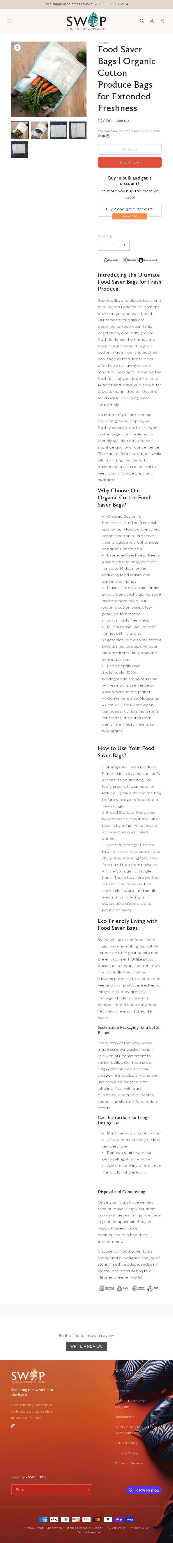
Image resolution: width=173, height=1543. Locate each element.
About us (122, 1380)
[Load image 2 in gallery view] (39, 130)
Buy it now (129, 162)
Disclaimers (125, 1417)
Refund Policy (126, 1443)
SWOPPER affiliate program (130, 1404)
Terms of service (88, 1532)
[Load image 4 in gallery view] (77, 130)
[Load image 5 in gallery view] (19, 149)
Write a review (86, 1346)
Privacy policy (139, 1527)
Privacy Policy (126, 1453)
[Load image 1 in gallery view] (19, 130)
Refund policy (116, 1527)
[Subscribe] (87, 1490)
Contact (122, 1391)
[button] (9, 21)
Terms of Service (129, 1463)
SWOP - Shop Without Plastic (55, 1528)
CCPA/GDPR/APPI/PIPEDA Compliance (136, 1430)
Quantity (105, 236)
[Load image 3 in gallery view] (58, 130)
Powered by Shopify (89, 1528)
